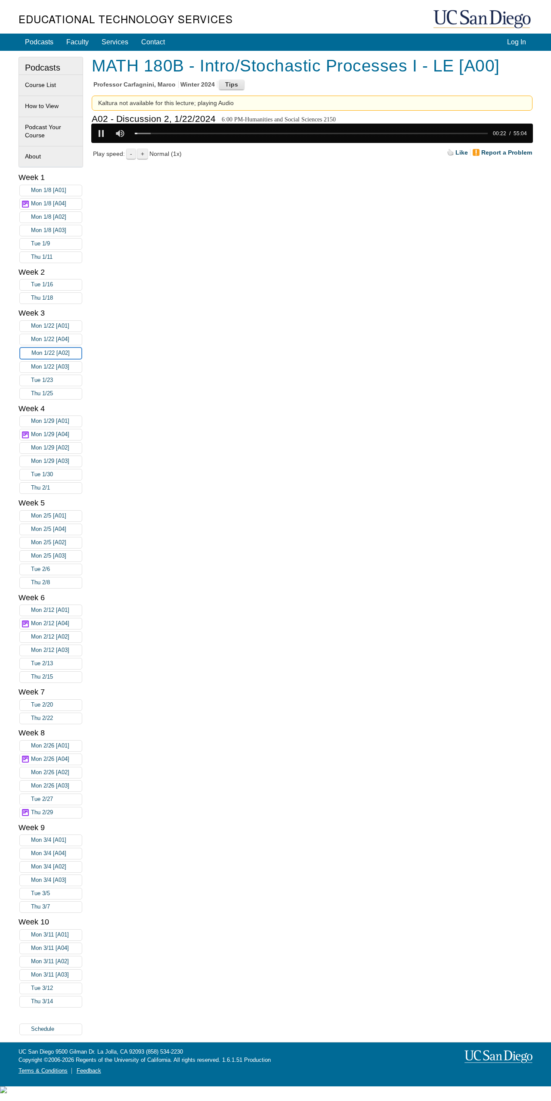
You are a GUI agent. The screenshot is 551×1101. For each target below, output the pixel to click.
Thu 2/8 (40, 583)
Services (115, 42)
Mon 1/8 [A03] (48, 230)
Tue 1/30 (42, 474)
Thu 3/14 (42, 1002)
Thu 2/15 (42, 677)
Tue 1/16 (42, 285)
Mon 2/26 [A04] (50, 759)
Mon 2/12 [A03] (50, 650)
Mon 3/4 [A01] (48, 840)
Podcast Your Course (43, 131)
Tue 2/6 (40, 569)
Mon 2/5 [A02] (48, 543)
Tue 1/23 (42, 380)
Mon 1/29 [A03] (50, 461)
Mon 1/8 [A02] (48, 217)
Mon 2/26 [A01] (50, 746)
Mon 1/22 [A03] (50, 367)
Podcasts (39, 42)
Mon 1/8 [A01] (48, 190)
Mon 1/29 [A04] (50, 434)
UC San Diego (482, 20)
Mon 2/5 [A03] (48, 556)
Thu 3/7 (40, 907)
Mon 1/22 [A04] (50, 339)
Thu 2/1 (40, 488)
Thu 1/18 (42, 298)
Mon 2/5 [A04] (48, 529)
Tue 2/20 (42, 705)
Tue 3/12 (42, 988)
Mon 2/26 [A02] (50, 772)
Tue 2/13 (42, 664)
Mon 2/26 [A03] (50, 786)
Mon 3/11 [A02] (50, 961)
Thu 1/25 (42, 394)
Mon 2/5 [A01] (48, 516)
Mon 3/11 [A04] (50, 948)
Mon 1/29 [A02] (50, 448)
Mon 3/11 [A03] (50, 975)
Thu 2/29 (42, 812)
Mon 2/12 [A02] (50, 637)
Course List (40, 84)
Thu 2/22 (42, 718)
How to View (42, 105)
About (33, 156)
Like (461, 152)
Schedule (42, 1029)
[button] (101, 133)
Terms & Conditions (43, 1071)
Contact (153, 42)
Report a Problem (506, 152)
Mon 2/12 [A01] (50, 610)
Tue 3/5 (40, 893)
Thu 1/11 (42, 257)
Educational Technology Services (126, 18)
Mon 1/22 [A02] (50, 353)
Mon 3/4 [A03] (48, 880)
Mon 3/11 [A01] (50, 935)
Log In (516, 42)
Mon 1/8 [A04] (48, 204)
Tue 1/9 (40, 244)
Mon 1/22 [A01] (50, 326)
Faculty (77, 42)
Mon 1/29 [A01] (50, 421)
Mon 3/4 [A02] (48, 867)
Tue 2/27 (42, 799)
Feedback (89, 1071)
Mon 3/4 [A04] (48, 853)
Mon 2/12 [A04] (50, 623)
